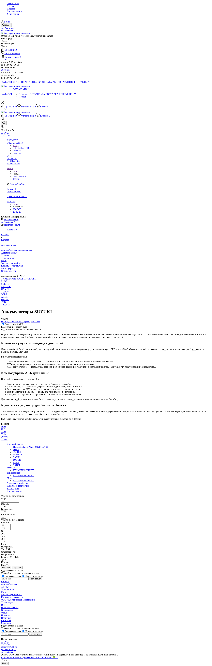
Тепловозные (7, 258)
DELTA (5, 299)
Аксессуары (7, 268)
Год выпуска (7, 509)
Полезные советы (9, 607)
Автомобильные (9, 253)
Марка (4, 498)
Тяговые (5, 255)
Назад (15, 145)
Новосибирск (19, 176)
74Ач (3, 431)
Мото (3, 260)
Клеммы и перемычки (12, 265)
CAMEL (5, 289)
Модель (5, 504)
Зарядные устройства (11, 263)
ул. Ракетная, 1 (8, 28)
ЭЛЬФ (4, 294)
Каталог (5, 581)
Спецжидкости (8, 271)
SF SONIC (6, 286)
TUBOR (5, 291)
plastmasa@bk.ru (12, 225)
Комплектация (8, 514)
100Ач (4, 437)
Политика (6, 618)
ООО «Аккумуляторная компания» (18, 600)
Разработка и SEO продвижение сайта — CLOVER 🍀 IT (29, 657)
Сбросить (17, 568)
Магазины (6, 623)
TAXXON (6, 304)
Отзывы (5, 612)
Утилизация (7, 602)
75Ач (3, 434)
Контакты (6, 620)
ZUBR (4, 281)
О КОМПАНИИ (21, 148)
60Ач (3, 426)
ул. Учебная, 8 (8, 30)
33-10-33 (5, 59)
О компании (7, 610)
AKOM (4, 297)
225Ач (4, 439)
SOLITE (5, 284)
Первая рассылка (13, 576)
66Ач (3, 429)
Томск (16, 179)
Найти (4, 663)
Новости (5, 615)
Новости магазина (34, 576)
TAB (3, 302)
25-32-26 (5, 70)
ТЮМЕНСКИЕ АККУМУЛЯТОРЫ (18, 278)
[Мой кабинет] (2, 103)
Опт (3, 605)
